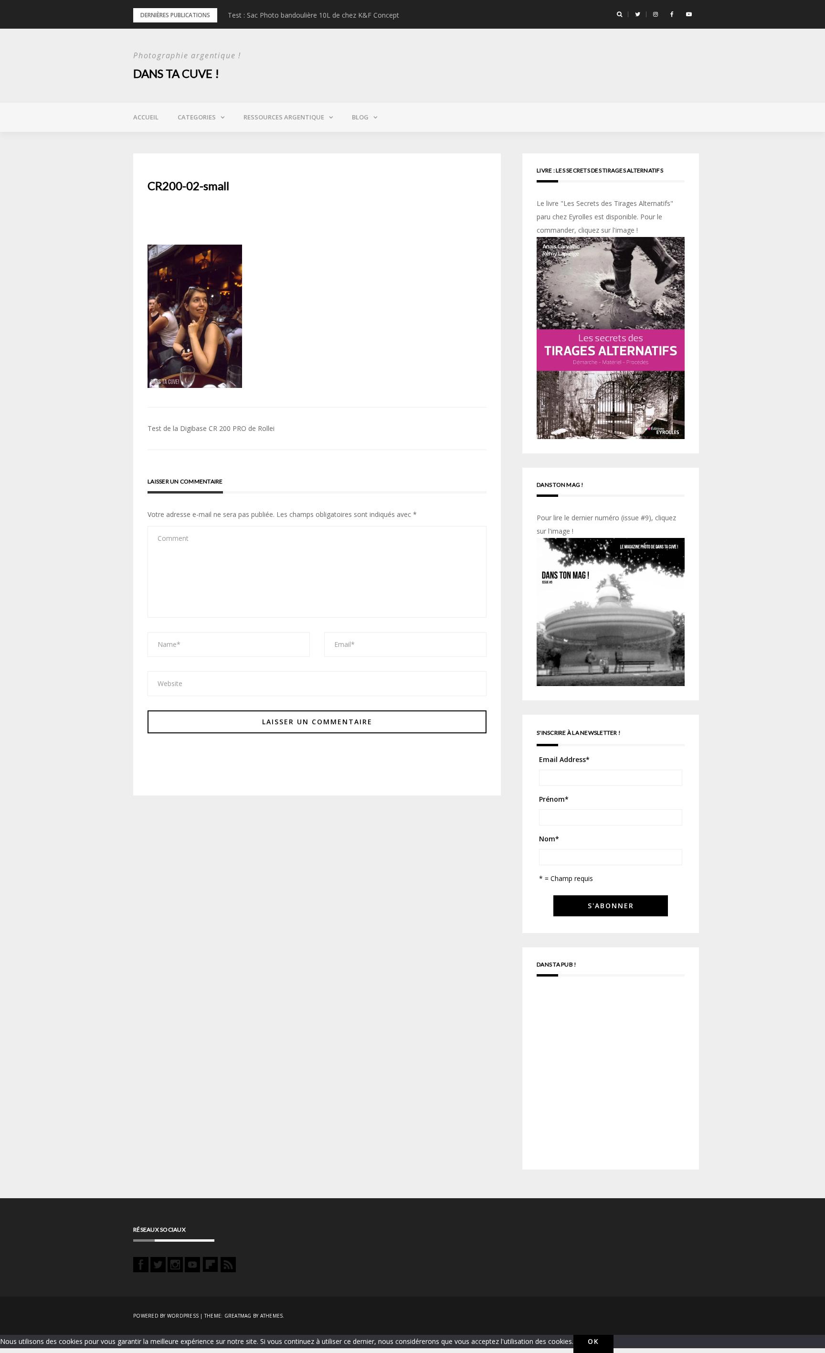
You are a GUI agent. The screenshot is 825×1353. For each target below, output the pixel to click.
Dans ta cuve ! (176, 73)
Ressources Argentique (283, 117)
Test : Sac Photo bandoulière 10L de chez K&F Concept (313, 15)
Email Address (564, 759)
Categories (197, 117)
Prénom (554, 799)
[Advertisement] (611, 1077)
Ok (593, 1341)
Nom (549, 838)
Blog (360, 117)
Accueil (146, 117)
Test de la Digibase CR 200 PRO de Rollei (211, 428)
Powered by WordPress (166, 1315)
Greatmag (238, 1315)
